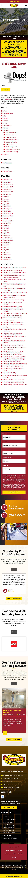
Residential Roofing (11, 142)
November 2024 (8, 216)
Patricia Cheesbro (9, 171)
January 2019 (7, 257)
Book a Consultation (16, 507)
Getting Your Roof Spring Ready (13, 306)
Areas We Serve (8, 113)
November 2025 (8, 187)
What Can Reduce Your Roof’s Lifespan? (15, 293)
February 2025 (8, 209)
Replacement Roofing (12, 139)
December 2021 (8, 238)
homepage (8, 100)
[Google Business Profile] (2, 796)
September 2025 (8, 192)
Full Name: (6, 433)
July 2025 (6, 196)
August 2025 (7, 194)
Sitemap (6, 154)
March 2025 (7, 206)
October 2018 (7, 259)
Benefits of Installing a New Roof (13, 366)
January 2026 (7, 182)
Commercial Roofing (12, 132)
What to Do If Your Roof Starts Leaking (15, 273)
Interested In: (6, 457)
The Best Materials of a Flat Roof (13, 352)
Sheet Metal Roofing (12, 152)
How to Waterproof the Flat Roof (13, 345)
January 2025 (7, 211)
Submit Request (13, 492)
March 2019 (7, 255)
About (5, 111)
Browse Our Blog (14, 740)
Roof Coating (10, 144)
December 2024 (8, 213)
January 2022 (7, 235)
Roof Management (11, 147)
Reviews (6, 128)
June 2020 (6, 247)
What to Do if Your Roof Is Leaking (14, 300)
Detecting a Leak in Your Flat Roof (13, 322)
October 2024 (7, 218)
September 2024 (8, 221)
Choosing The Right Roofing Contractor (15, 363)
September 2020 (8, 240)
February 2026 (8, 180)
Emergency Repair (11, 137)
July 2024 (6, 225)
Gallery (6, 121)
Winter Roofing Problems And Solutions (15, 384)
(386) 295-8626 (15, 1)
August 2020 (7, 242)
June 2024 (6, 228)
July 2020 (6, 245)
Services (6, 130)
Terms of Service (16, 477)
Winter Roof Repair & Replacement (14, 382)
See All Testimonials (14, 598)
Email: (4, 441)
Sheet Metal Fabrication (13, 149)
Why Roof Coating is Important (13, 334)
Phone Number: (7, 449)
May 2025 (6, 201)
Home (5, 123)
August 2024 (7, 223)
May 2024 (6, 230)
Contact (6, 118)
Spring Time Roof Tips (10, 373)
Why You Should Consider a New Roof (15, 268)
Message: (5, 465)
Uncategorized (8, 163)
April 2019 (6, 252)
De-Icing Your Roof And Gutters (13, 354)
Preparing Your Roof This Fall (12, 361)
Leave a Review (9, 807)
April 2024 (6, 233)
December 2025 (8, 184)
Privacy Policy (7, 125)
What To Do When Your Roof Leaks (14, 380)
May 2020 (6, 250)
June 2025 (6, 199)
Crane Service (10, 135)
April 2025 (6, 204)
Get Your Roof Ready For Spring (13, 270)
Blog (5, 116)
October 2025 (7, 189)
